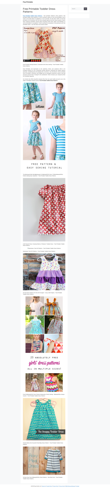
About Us (44, 486)
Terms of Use (62, 486)
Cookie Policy (49, 486)
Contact (77, 486)
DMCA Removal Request (70, 486)
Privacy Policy (55, 486)
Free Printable (28, 2)
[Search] (85, 8)
